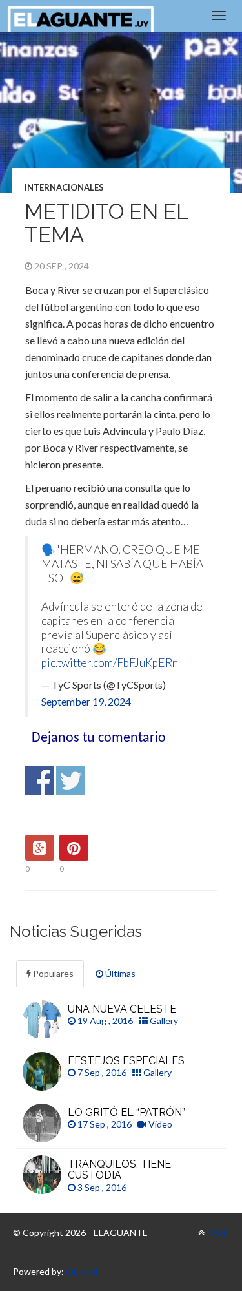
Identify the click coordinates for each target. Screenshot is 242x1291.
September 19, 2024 (86, 701)
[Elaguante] (80, 19)
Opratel (81, 1271)
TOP (218, 1232)
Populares (52, 973)
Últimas (119, 973)
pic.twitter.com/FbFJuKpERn (109, 662)
